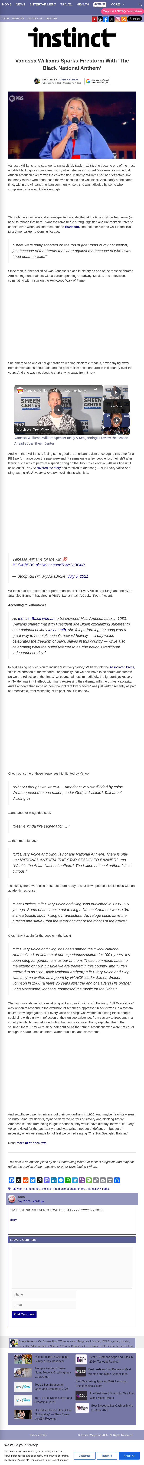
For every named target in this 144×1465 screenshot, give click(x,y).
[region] (72, 1452)
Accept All (129, 1455)
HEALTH (83, 4)
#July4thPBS (23, 565)
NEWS (20, 4)
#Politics (46, 1188)
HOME (7, 4)
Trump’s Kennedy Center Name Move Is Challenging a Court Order (53, 1372)
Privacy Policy (38, 1434)
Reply (13, 1219)
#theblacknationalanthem (68, 1188)
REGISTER (18, 18)
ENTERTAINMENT (43, 4)
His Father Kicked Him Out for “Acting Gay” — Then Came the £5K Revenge (53, 1414)
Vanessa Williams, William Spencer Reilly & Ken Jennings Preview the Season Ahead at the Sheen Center (58, 390)
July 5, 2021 (78, 576)
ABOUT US (51, 18)
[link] (20, 390)
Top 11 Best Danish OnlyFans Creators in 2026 (53, 1400)
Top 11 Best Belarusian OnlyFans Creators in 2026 (51, 1386)
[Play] (116, 420)
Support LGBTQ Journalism (122, 11)
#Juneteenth (31, 1188)
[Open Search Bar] (140, 4)
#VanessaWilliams (97, 1188)
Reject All (107, 1455)
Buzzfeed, (72, 227)
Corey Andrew (68, 79)
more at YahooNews (31, 1143)
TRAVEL (66, 4)
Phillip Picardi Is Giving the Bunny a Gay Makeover (51, 1359)
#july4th (17, 1188)
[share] (96, 389)
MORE (115, 4)
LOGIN (5, 18)
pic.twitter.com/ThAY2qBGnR (60, 565)
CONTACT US (35, 18)
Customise (84, 1455)
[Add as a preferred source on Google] (97, 81)
